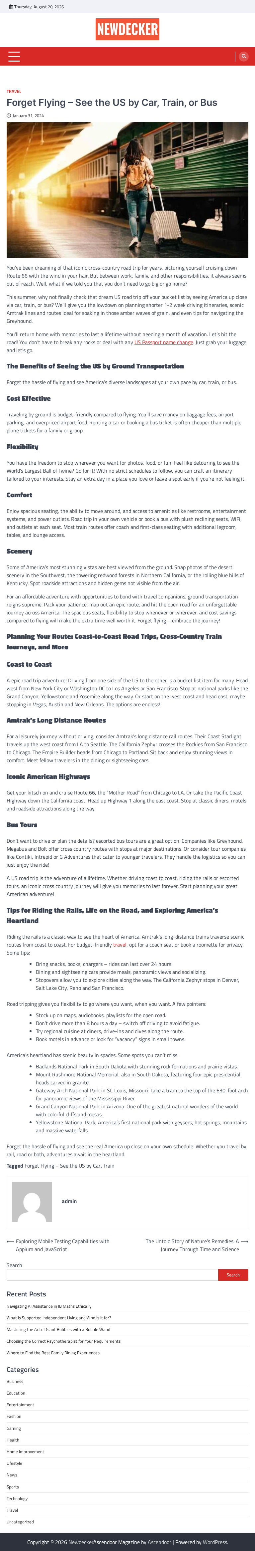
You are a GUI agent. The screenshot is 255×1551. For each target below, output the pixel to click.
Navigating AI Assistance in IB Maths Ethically (49, 1306)
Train (109, 1166)
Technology (17, 1498)
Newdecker (80, 1542)
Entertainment (20, 1404)
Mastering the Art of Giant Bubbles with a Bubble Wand (58, 1329)
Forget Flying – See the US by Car (63, 1166)
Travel (14, 91)
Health (13, 1440)
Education (16, 1393)
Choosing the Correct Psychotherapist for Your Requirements (64, 1341)
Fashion (14, 1416)
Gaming (14, 1428)
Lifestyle (14, 1463)
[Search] (244, 57)
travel (120, 945)
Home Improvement (25, 1451)
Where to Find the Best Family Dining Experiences (53, 1352)
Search (14, 1265)
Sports (13, 1486)
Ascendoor (159, 1542)
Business (15, 1381)
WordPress (215, 1542)
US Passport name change (163, 342)
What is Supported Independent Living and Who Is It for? (59, 1317)
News (12, 1474)
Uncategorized (20, 1521)
